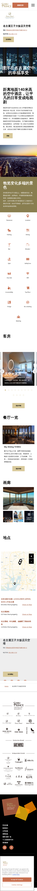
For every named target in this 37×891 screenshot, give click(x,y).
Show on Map (27, 605)
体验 (8, 136)
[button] (35, 371)
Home (6, 686)
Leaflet (33, 590)
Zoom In (31, 556)
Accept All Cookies (17, 879)
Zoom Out (31, 561)
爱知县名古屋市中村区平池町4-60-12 (16, 30)
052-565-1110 (13, 34)
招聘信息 (5, 834)
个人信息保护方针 (8, 840)
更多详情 (18, 406)
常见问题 (5, 825)
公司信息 (5, 831)
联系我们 (5, 828)
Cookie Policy (16, 874)
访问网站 (8, 39)
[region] (33, 5)
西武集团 (5, 842)
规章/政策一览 (7, 837)
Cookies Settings (17, 885)
